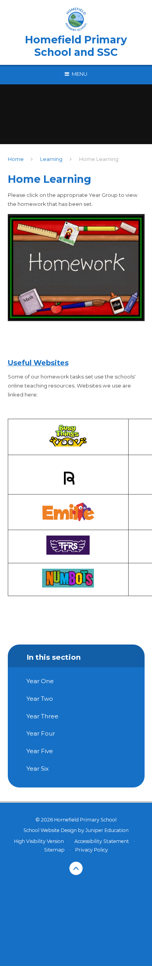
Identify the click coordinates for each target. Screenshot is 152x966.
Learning (51, 159)
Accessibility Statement (101, 841)
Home (16, 159)
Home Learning (98, 159)
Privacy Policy (91, 850)
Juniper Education (107, 830)
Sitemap (54, 850)
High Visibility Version (39, 841)
